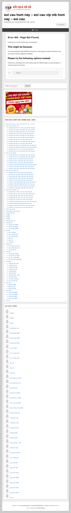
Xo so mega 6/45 (13, 234)
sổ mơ (8, 300)
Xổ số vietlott (12, 232)
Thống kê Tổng (13, 277)
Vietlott (8, 230)
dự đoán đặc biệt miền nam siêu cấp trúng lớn (21, 195)
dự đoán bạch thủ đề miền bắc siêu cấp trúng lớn (22, 131)
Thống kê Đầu (12, 271)
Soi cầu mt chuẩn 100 (12, 170)
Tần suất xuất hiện (13, 279)
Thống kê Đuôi (12, 273)
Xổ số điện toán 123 (14, 248)
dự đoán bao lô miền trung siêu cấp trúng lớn (20, 172)
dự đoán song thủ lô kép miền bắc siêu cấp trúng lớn (23, 164)
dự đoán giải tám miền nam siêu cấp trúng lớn (21, 197)
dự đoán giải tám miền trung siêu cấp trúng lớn (21, 178)
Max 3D (11, 238)
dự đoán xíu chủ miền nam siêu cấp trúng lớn (21, 207)
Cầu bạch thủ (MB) (14, 253)
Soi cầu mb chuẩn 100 (12, 126)
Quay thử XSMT (13, 296)
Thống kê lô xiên (13, 267)
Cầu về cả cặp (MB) (14, 257)
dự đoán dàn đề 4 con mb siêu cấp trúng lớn (20, 139)
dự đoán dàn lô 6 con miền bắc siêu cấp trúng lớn (22, 155)
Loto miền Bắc (14, 463)
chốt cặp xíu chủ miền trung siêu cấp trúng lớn (21, 174)
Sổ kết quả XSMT (13, 226)
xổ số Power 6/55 (13, 236)
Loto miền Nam (14, 467)
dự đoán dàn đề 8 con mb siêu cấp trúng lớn (20, 143)
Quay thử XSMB (13, 292)
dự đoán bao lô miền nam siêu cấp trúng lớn (20, 191)
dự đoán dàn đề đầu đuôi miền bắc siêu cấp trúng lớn (23, 147)
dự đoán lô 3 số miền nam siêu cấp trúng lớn (20, 199)
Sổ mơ (11, 497)
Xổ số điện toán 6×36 (14, 246)
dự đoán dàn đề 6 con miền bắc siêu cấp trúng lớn (22, 141)
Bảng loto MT (12, 286)
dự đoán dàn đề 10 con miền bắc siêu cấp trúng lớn (22, 145)
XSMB (8, 215)
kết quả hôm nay (10, 221)
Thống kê (11, 242)
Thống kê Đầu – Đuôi (14, 275)
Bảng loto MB (12, 284)
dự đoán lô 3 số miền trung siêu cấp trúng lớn (21, 180)
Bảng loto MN (12, 288)
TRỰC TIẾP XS (10, 213)
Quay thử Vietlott (13, 298)
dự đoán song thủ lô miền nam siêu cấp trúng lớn (22, 205)
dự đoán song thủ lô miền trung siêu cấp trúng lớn (22, 186)
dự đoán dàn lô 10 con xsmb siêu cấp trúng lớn (21, 149)
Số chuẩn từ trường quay (13, 211)
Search (27, 86)
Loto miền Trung (14, 472)
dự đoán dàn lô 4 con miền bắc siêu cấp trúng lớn (22, 151)
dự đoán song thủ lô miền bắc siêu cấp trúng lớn (21, 166)
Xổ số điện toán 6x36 (15, 378)
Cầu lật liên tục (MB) (14, 255)
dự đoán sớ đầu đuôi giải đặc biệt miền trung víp (21, 184)
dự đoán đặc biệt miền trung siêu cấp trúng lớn (21, 176)
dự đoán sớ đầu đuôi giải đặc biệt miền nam (20, 203)
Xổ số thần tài (12, 250)
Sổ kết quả (9, 222)
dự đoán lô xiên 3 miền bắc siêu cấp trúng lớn (21, 160)
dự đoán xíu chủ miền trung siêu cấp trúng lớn (21, 188)
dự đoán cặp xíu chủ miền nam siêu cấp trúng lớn (22, 193)
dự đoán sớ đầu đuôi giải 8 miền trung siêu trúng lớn (22, 182)
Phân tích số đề (10, 209)
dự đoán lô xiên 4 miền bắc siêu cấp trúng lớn (21, 162)
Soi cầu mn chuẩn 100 (12, 190)
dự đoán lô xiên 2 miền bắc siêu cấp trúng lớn (21, 159)
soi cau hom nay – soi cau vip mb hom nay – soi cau (34, 16)
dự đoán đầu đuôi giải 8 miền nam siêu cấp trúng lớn (23, 201)
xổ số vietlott (13, 348)
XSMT (8, 217)
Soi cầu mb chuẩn (11, 153)
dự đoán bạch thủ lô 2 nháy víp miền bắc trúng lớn (22, 128)
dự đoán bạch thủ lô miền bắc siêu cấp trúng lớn (21, 135)
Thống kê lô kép (13, 269)
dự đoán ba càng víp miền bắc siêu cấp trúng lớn (22, 130)
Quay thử (8, 290)
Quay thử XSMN (13, 294)
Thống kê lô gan (13, 265)
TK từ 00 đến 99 (13, 281)
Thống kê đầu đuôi (13, 263)
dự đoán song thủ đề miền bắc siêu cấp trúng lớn (22, 168)
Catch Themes (41, 508)
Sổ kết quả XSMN (13, 228)
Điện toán (8, 244)
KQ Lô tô (8, 283)
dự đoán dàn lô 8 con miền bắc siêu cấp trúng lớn (22, 157)
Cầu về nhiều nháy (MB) (15, 259)
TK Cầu (8, 252)
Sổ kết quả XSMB (13, 224)
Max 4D (11, 240)
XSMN (8, 219)
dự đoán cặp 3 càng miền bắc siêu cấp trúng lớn (21, 137)
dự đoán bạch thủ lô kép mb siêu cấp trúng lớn (21, 133)
